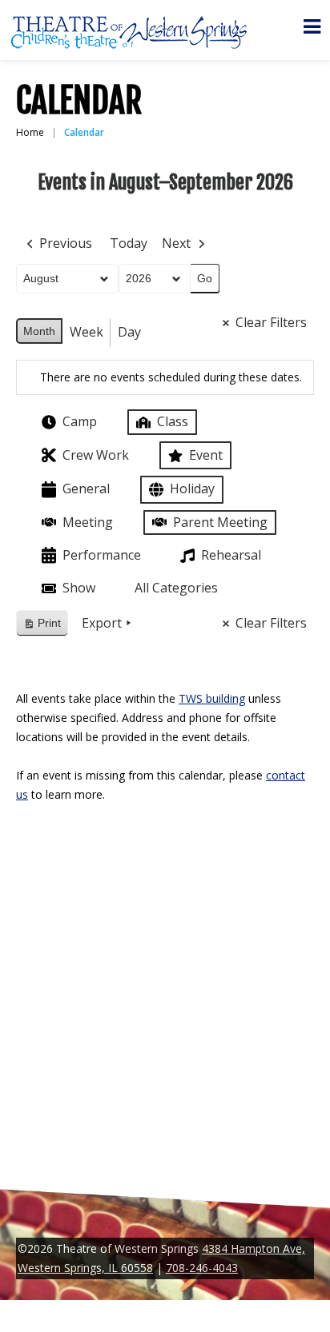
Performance (101, 555)
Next (176, 243)
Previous (65, 243)
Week (86, 332)
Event (206, 455)
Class (172, 421)
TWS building (212, 698)
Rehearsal (231, 555)
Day (129, 332)
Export (102, 623)
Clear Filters (271, 322)
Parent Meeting (220, 522)
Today (128, 243)
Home (30, 132)
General (86, 488)
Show (78, 587)
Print (41, 626)
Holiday (192, 488)
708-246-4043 (202, 1267)
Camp (79, 421)
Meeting (87, 522)
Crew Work (95, 455)
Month (39, 331)
